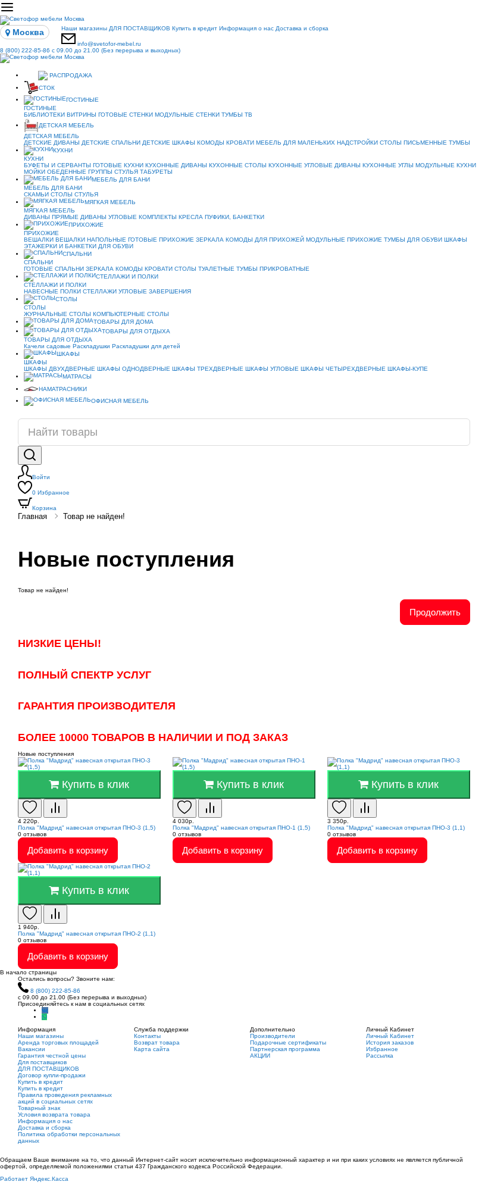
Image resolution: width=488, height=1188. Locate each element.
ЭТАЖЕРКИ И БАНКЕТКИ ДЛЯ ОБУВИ (78, 246)
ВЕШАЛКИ (39, 239)
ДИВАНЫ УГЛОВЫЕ (108, 217)
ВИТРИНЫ (81, 114)
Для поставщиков (42, 1062)
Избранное (51, 492)
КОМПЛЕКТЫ (158, 217)
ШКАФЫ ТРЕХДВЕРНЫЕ (207, 368)
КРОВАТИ (240, 142)
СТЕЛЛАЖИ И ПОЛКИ (127, 276)
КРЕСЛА (191, 217)
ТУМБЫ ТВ (236, 114)
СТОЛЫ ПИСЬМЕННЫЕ (413, 142)
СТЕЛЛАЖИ (100, 291)
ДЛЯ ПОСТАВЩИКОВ (139, 28)
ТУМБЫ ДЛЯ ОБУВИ (413, 239)
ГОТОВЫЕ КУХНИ (118, 165)
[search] (30, 455)
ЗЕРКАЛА (210, 239)
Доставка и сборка (302, 28)
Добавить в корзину (67, 850)
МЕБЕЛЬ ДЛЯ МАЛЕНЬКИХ (295, 142)
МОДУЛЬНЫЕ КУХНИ (445, 165)
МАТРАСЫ (77, 376)
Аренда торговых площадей (58, 1042)
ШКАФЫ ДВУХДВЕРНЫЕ (59, 368)
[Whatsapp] (44, 1017)
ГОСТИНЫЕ (82, 99)
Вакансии (31, 1049)
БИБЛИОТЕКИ (44, 114)
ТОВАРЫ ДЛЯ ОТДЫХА (136, 331)
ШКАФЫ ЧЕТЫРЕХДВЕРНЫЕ (343, 368)
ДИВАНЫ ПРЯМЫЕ (51, 217)
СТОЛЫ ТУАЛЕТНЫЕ (204, 268)
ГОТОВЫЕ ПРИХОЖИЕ (161, 239)
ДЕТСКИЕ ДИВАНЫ (52, 142)
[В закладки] (30, 808)
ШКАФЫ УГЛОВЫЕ (272, 368)
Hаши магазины (84, 28)
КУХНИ (63, 150)
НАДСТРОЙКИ (357, 142)
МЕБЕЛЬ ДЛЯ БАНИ (121, 179)
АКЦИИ (260, 1055)
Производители (272, 1036)
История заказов (390, 1042)
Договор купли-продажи (52, 1075)
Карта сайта (152, 1049)
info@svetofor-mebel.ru (109, 43)
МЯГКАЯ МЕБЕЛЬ (110, 202)
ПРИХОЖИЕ (86, 224)
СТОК (47, 88)
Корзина (44, 508)
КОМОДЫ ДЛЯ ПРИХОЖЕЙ (265, 239)
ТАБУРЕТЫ (156, 171)
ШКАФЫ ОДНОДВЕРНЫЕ (133, 368)
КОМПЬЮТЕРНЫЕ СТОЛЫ (131, 314)
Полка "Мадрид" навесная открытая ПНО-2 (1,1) (86, 933)
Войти (41, 477)
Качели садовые (47, 346)
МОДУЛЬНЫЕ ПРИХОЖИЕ (344, 239)
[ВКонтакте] (45, 1010)
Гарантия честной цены (52, 1055)
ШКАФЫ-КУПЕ (407, 368)
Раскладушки (91, 346)
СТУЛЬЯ (126, 171)
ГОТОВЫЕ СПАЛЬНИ (54, 268)
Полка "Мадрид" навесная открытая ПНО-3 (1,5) (86, 827)
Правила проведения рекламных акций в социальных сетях (65, 1098)
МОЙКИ (34, 171)
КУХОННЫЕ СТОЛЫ (238, 165)
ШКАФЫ (455, 239)
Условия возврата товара (54, 1114)
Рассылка (379, 1055)
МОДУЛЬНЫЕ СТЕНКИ (187, 114)
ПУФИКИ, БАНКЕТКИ (234, 217)
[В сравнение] (55, 808)
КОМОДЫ (210, 142)
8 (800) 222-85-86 (90, 50)
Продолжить (435, 612)
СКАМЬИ (36, 194)
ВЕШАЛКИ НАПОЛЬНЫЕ (90, 239)
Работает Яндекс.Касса (34, 1179)
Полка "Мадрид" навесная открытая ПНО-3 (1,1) (396, 827)
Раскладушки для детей (146, 346)
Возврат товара (157, 1042)
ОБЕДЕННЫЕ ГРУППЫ (79, 171)
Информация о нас (246, 28)
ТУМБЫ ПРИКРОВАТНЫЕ (272, 268)
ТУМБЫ (459, 142)
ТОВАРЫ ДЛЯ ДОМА (123, 321)
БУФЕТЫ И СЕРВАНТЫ (57, 165)
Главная (32, 516)
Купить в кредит (194, 28)
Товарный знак (39, 1108)
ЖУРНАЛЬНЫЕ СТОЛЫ (57, 314)
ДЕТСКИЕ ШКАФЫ (168, 142)
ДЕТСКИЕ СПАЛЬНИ (111, 142)
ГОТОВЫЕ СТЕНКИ (125, 114)
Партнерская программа (285, 1049)
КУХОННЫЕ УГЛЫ (388, 165)
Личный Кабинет (390, 1036)
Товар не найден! (94, 516)
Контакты (147, 1036)
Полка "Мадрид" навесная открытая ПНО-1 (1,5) (241, 827)
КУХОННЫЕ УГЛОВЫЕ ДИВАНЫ (314, 165)
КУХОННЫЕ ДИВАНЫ (176, 165)
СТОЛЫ (62, 194)
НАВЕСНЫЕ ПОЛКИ (52, 291)
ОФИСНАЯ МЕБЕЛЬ (120, 401)
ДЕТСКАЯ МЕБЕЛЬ (66, 125)
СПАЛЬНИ (77, 254)
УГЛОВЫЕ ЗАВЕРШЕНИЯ (154, 291)
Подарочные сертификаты (288, 1042)
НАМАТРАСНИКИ (63, 389)
